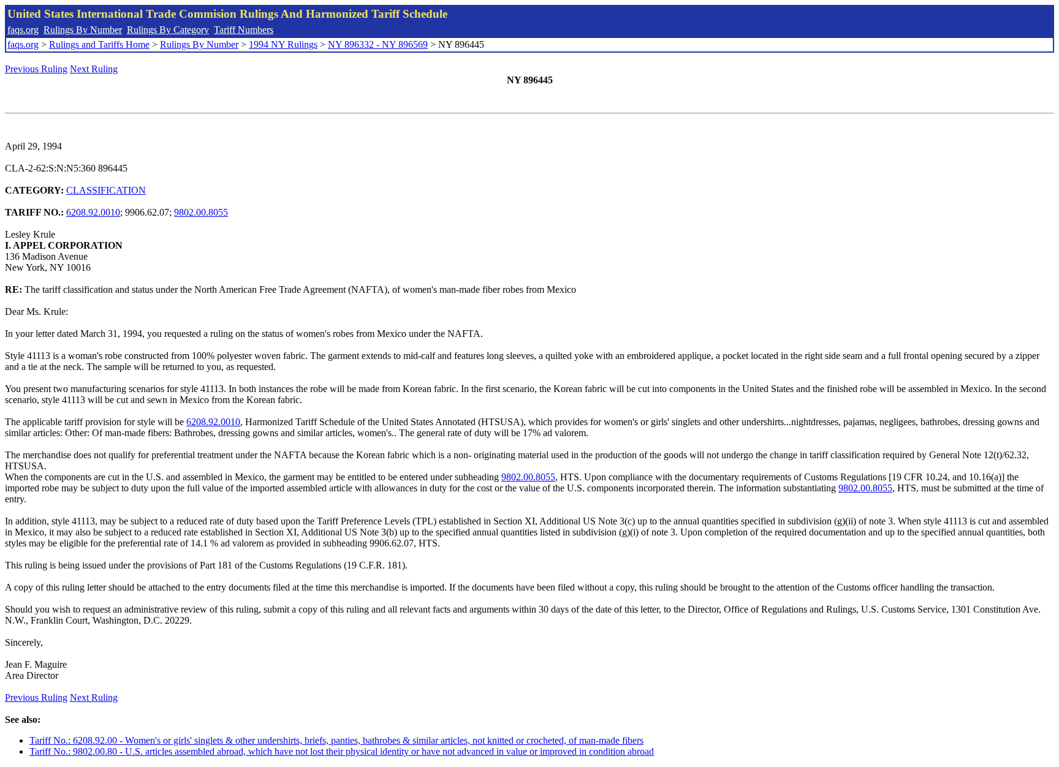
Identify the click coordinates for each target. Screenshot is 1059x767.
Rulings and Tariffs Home (99, 44)
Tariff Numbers (243, 30)
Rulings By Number (83, 30)
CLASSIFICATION (106, 190)
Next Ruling (94, 69)
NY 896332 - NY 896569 (378, 44)
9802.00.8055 (201, 212)
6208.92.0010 (93, 212)
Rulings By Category (168, 30)
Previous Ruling (36, 69)
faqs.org (23, 30)
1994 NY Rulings (283, 44)
